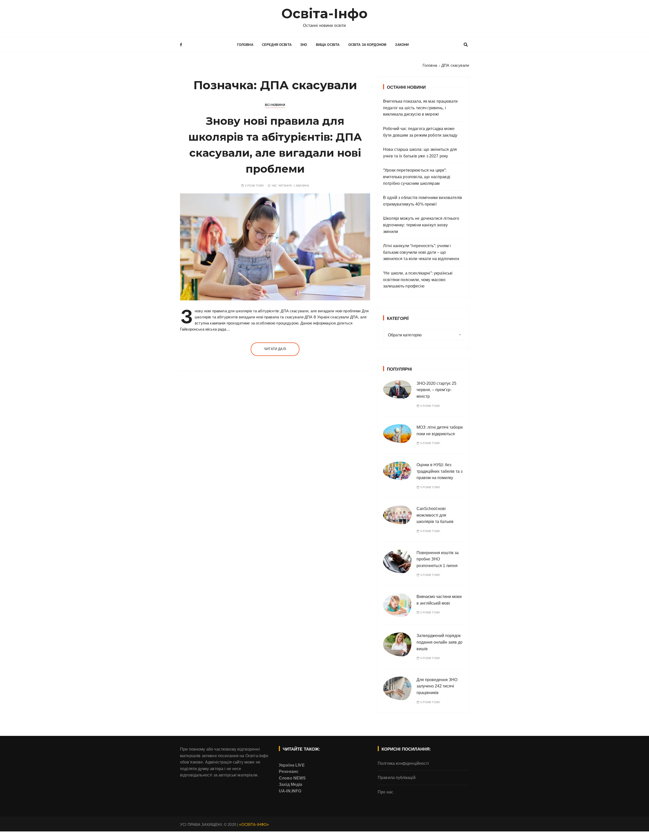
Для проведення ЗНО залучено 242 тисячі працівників (437, 686)
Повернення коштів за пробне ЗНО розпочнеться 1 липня (438, 559)
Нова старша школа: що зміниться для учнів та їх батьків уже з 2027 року (420, 152)
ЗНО (303, 45)
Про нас (385, 792)
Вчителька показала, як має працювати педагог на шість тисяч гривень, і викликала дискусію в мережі (420, 107)
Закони (402, 45)
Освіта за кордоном (367, 45)
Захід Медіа (290, 784)
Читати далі (275, 349)
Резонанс (288, 771)
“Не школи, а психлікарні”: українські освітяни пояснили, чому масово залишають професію (418, 279)
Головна (245, 45)
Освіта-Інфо (324, 14)
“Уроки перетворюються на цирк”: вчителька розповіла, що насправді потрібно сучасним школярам (416, 176)
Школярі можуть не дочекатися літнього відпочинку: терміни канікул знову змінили (421, 224)
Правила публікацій (397, 777)
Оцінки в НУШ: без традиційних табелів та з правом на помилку (439, 471)
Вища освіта (328, 45)
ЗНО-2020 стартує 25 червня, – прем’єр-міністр (436, 389)
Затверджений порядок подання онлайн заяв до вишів (439, 642)
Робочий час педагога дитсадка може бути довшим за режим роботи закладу (420, 131)
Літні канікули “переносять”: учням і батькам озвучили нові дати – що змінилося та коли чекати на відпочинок (421, 252)
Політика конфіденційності (403, 763)
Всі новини (275, 105)
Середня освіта (277, 45)
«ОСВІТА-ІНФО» (254, 824)
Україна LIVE (292, 765)
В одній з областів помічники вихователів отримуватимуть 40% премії (422, 200)
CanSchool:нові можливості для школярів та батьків (435, 515)
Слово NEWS (292, 778)
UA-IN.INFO (290, 791)
